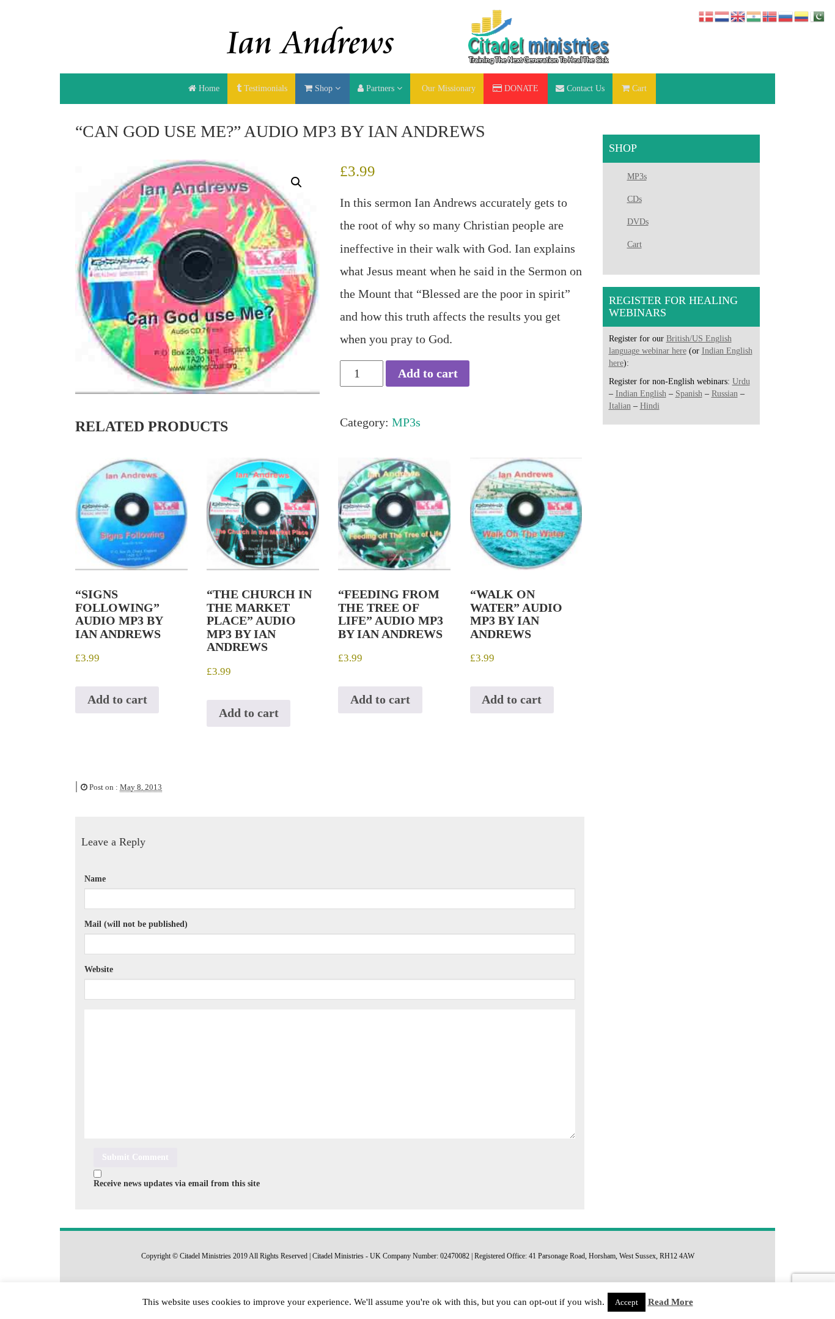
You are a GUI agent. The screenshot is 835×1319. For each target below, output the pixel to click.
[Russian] (786, 15)
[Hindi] (754, 15)
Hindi (650, 406)
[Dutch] (722, 15)
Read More (670, 1302)
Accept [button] (626, 1302)
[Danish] (707, 15)
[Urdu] (818, 15)
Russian (725, 393)
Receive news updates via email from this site (177, 1183)
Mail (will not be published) (136, 924)
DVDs (638, 221)
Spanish (688, 393)
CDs (634, 199)
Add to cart (428, 373)
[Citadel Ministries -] (417, 35)
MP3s (406, 422)
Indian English (641, 393)
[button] (296, 182)
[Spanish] (802, 15)
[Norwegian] (770, 15)
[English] (738, 15)
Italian (620, 406)
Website (98, 969)
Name (95, 878)
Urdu (741, 381)
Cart (634, 244)
